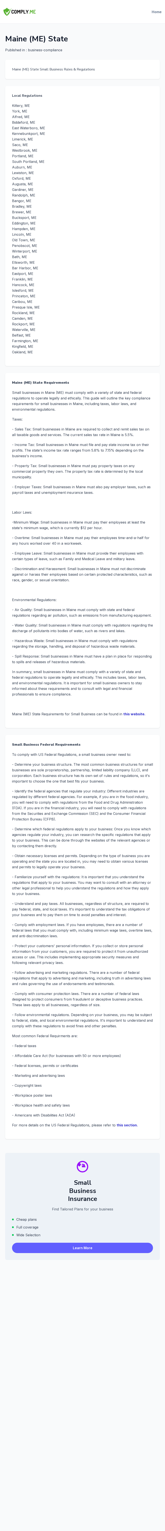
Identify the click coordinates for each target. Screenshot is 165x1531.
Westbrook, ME (24, 150)
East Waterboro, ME (28, 128)
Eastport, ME (22, 273)
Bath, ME (19, 257)
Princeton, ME (23, 296)
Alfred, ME (21, 117)
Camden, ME (22, 318)
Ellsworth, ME (23, 262)
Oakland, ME (22, 352)
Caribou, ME (22, 301)
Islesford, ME (23, 290)
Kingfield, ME (22, 346)
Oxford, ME (21, 178)
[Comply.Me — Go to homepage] (19, 12)
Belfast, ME (21, 335)
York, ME (19, 111)
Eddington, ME (24, 223)
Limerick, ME (22, 139)
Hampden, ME (23, 229)
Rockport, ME (23, 324)
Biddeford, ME (23, 122)
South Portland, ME (28, 161)
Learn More (82, 1248)
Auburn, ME (22, 167)
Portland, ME (23, 156)
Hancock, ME (23, 285)
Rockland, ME (23, 313)
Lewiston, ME (23, 173)
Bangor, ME (21, 201)
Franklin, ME (22, 279)
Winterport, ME (24, 251)
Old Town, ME (23, 240)
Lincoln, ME (21, 234)
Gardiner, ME (23, 189)
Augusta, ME (22, 184)
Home (157, 12)
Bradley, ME (22, 206)
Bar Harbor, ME (25, 268)
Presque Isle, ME (26, 307)
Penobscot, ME (24, 245)
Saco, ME (20, 145)
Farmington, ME (25, 341)
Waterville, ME (23, 329)
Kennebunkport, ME (28, 133)
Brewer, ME (21, 212)
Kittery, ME (21, 105)
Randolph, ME (23, 195)
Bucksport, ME (24, 217)
